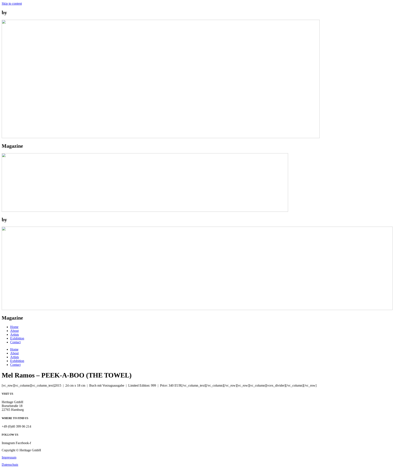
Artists (14, 334)
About (14, 331)
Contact (15, 342)
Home (14, 327)
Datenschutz (10, 464)
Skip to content (12, 3)
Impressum (9, 457)
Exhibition (17, 338)
